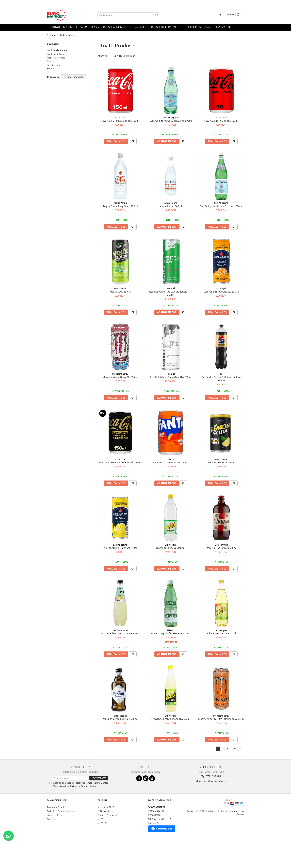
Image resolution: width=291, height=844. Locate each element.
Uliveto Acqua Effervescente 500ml (170, 633)
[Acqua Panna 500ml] (170, 176)
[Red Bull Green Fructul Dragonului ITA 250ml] (170, 261)
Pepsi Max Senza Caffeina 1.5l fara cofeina (221, 378)
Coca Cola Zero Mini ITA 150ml (221, 120)
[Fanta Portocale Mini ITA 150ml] (170, 432)
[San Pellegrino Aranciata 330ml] (221, 261)
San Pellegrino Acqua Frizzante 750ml (221, 206)
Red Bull (171, 288)
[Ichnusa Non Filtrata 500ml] (221, 518)
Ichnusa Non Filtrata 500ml (221, 547)
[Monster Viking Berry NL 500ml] (120, 347)
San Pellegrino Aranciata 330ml (221, 291)
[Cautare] (157, 15)
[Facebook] (139, 778)
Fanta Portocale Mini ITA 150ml (170, 462)
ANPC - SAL (103, 823)
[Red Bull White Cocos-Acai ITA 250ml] (170, 347)
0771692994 (213, 776)
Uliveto (170, 630)
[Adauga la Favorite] (133, 141)
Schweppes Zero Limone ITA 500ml (170, 718)
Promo (50, 68)
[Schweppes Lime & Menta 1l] (170, 518)
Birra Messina (120, 715)
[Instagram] (152, 778)
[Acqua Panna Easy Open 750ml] (120, 176)
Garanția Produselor (108, 815)
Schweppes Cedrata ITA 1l (221, 633)
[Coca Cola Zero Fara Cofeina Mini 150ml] (120, 432)
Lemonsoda (120, 288)
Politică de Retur (106, 811)
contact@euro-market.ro (213, 781)
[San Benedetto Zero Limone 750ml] (120, 603)
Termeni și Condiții (56, 807)
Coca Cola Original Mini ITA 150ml (120, 120)
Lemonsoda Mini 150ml (221, 462)
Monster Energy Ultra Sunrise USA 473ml (221, 718)
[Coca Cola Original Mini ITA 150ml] (120, 90)
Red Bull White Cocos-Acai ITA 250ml (170, 377)
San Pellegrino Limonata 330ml (120, 547)
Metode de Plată (106, 807)
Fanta (171, 459)
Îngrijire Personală (56, 57)
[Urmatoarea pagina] (239, 749)
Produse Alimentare (57, 50)
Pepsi (221, 373)
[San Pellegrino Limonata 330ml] (120, 518)
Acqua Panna (120, 202)
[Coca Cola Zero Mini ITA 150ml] (221, 90)
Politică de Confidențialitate (61, 811)
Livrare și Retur (54, 815)
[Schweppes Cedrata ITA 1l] (221, 603)
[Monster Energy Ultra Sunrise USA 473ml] (221, 688)
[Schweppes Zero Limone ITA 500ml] (170, 688)
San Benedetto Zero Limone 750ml (120, 633)
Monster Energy (120, 373)
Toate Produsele (65, 35)
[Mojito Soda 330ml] (120, 261)
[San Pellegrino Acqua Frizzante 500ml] (170, 90)
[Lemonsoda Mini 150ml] (221, 432)
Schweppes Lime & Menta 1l (171, 547)
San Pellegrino (171, 117)
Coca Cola (120, 117)
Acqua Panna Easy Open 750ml (120, 206)
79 (234, 748)
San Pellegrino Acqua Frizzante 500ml (171, 120)
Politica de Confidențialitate (84, 786)
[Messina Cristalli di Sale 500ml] (120, 688)
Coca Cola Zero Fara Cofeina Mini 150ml (120, 462)
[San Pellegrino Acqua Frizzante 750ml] (221, 176)
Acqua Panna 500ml (170, 206)
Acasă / (51, 35)
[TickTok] (146, 778)
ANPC (100, 819)
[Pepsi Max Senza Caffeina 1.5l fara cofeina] (221, 347)
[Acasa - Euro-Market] (64, 15)
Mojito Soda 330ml (120, 291)
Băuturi (50, 61)
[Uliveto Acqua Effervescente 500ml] (170, 603)
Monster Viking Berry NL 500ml (120, 377)
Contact (51, 819)
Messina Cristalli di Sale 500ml (120, 718)
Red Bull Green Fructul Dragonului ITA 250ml (170, 293)
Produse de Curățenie (58, 53)
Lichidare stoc (54, 64)
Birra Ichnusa (221, 544)
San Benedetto (120, 630)
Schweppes (170, 544)
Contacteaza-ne (164, 828)
